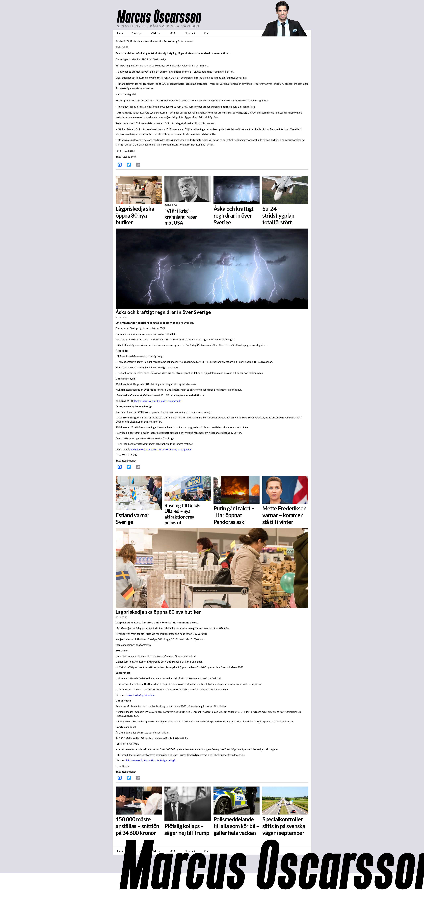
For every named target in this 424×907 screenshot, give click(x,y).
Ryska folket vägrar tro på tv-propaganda (157, 400)
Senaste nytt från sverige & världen (158, 26)
